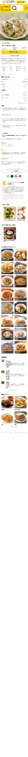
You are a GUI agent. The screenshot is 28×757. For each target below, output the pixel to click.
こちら (15, 139)
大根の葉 (3, 84)
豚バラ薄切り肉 (4, 79)
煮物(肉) (10, 432)
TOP (2, 432)
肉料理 (6, 432)
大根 (2, 81)
